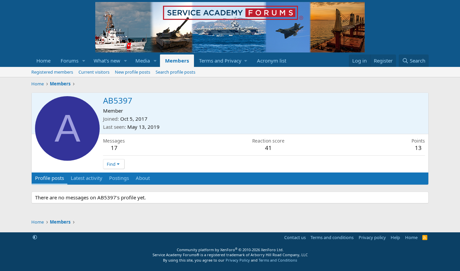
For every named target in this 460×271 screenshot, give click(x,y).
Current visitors (93, 72)
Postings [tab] (119, 178)
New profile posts (132, 72)
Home (43, 60)
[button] (84, 60)
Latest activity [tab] (86, 178)
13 (418, 148)
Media (142, 60)
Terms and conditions (332, 237)
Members (177, 60)
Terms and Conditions (278, 260)
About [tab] (143, 178)
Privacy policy (372, 237)
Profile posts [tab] (49, 178)
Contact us (295, 237)
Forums (69, 60)
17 (114, 148)
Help (395, 237)
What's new (107, 60)
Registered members (52, 72)
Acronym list (271, 60)
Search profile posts (175, 72)
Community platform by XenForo (230, 249)
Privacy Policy (238, 260)
